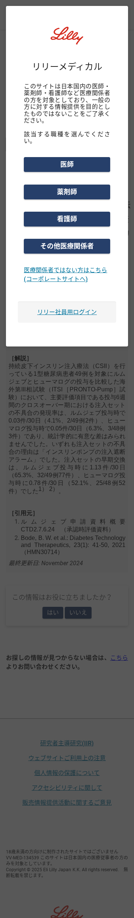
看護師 (67, 219)
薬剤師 (67, 192)
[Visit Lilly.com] (67, 40)
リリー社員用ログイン (67, 312)
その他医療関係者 (67, 246)
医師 (67, 164)
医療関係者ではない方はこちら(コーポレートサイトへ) (65, 275)
